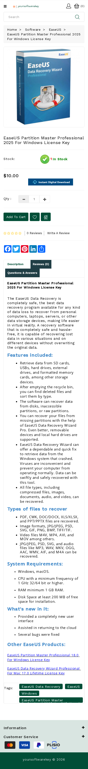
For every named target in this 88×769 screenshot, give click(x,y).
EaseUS (55, 29)
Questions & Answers (22, 272)
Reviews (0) (41, 264)
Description (15, 264)
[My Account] (68, 5)
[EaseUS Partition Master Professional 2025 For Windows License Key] (44, 87)
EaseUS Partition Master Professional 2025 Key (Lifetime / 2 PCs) (51, 700)
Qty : (7, 198)
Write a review (58, 233)
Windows (29, 693)
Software (33, 29)
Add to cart (16, 217)
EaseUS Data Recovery (41, 686)
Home (12, 29)
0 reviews (34, 233)
